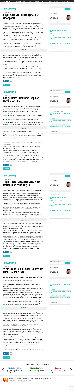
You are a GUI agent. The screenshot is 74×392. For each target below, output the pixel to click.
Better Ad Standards (13, 137)
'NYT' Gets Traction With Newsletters (58, 41)
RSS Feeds (32, 378)
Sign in (50, 1)
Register (56, 1)
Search (46, 1)
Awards (30, 1)
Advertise (62, 1)
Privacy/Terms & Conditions (45, 378)
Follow (68, 1)
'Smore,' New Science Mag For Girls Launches (60, 43)
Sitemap (36, 378)
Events (24, 1)
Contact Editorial (25, 378)
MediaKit (19, 378)
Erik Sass (6, 21)
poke (18, 304)
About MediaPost (12, 378)
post (9, 119)
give (4, 304)
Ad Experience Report (36, 141)
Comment (6, 84)
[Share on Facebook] (4, 81)
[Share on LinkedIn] (7, 81)
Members (36, 1)
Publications (18, 1)
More (42, 1)
